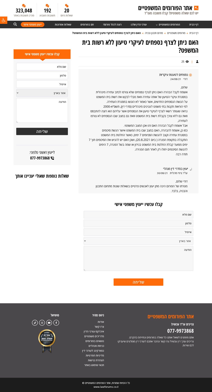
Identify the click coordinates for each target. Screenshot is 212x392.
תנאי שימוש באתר (94, 365)
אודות (101, 322)
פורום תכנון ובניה (154, 33)
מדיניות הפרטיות (95, 355)
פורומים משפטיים (176, 33)
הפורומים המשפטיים (169, 24)
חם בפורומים (87, 24)
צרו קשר (99, 326)
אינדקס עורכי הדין (94, 331)
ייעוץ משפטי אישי (33, 24)
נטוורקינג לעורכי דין (93, 350)
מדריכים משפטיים (94, 336)
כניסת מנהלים (96, 346)
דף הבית (193, 24)
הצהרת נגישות (96, 360)
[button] (3, 20)
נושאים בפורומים (94, 341)
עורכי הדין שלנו (139, 24)
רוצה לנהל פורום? (112, 24)
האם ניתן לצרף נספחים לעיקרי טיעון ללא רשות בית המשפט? (106, 33)
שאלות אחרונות (63, 24)
